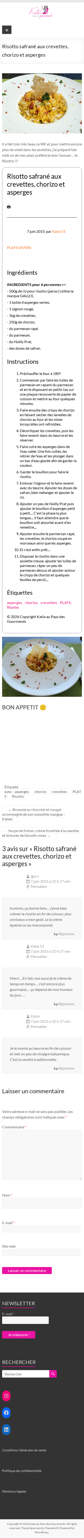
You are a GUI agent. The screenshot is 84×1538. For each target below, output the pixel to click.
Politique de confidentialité (21, 1471)
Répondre (66, 933)
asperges (14, 602)
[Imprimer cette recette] (8, 207)
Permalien (39, 886)
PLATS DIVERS (19, 247)
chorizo (31, 602)
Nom (7, 1195)
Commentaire (14, 1127)
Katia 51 (59, 231)
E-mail (8, 1222)
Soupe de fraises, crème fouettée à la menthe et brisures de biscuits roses (40, 833)
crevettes (49, 602)
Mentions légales (14, 1491)
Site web (9, 1246)
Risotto (13, 607)
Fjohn (35, 1016)
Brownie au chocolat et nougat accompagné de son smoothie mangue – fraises (34, 814)
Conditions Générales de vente (24, 1450)
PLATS (65, 602)
